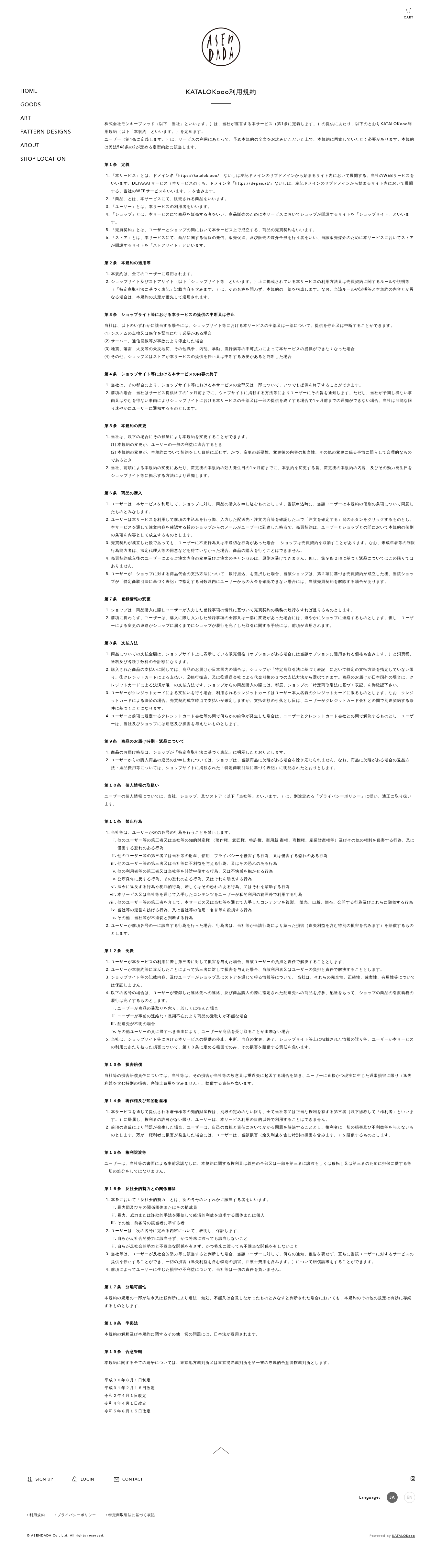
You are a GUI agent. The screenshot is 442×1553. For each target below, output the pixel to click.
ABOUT (29, 145)
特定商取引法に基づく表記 (131, 1515)
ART (25, 118)
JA (392, 1497)
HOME (29, 91)
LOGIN (87, 1479)
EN (410, 1497)
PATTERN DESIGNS (45, 132)
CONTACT (132, 1479)
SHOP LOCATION (43, 159)
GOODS (30, 105)
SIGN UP (44, 1479)
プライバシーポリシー (76, 1515)
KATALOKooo (403, 1536)
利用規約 (37, 1515)
